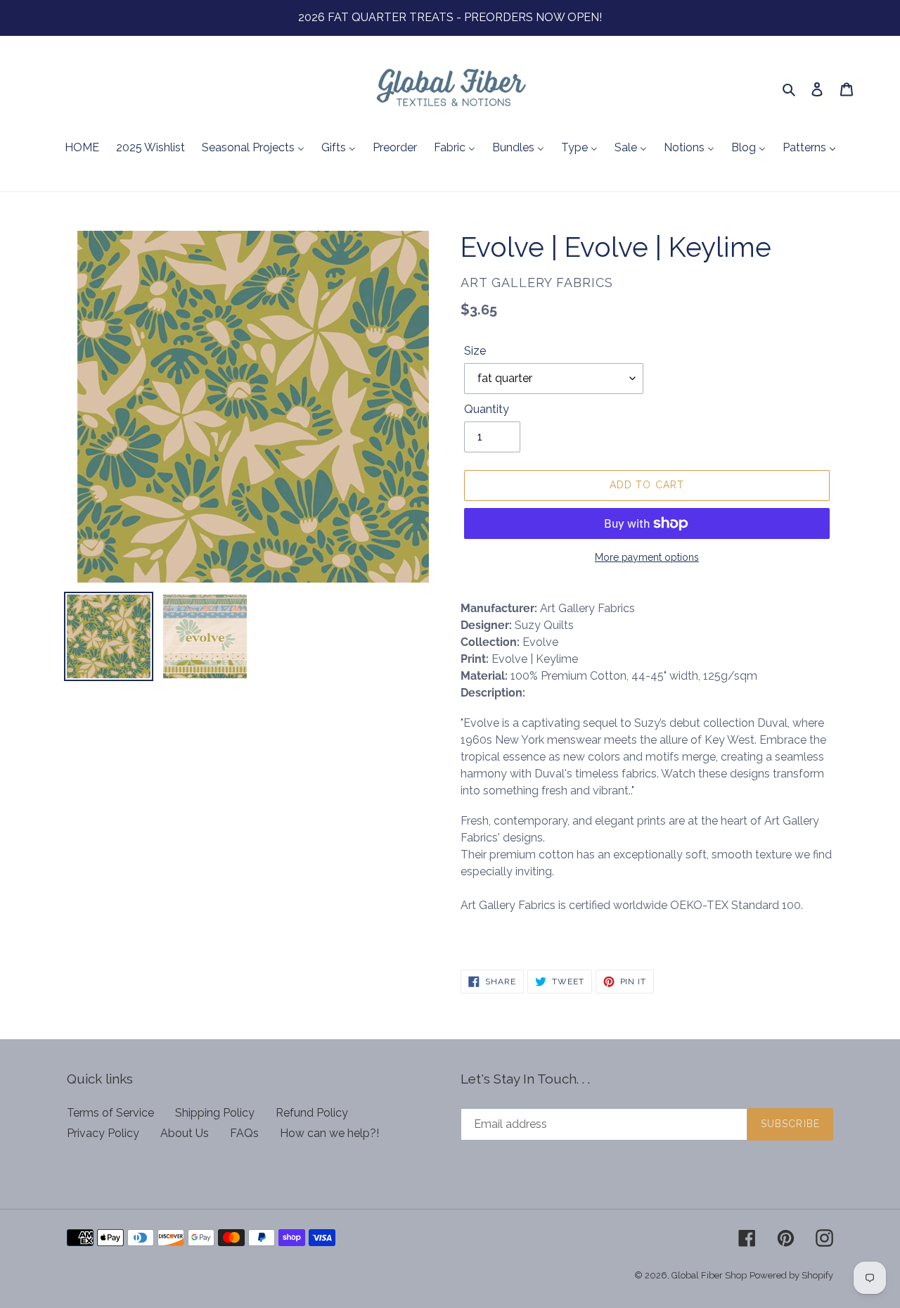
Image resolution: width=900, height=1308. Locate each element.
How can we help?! (329, 1133)
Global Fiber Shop (709, 1275)
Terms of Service (110, 1112)
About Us (184, 1133)
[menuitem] (82, 148)
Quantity (486, 409)
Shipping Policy (215, 1112)
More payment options (647, 557)
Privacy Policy (103, 1133)
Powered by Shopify (791, 1275)
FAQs (244, 1133)
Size (475, 350)
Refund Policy (312, 1112)
